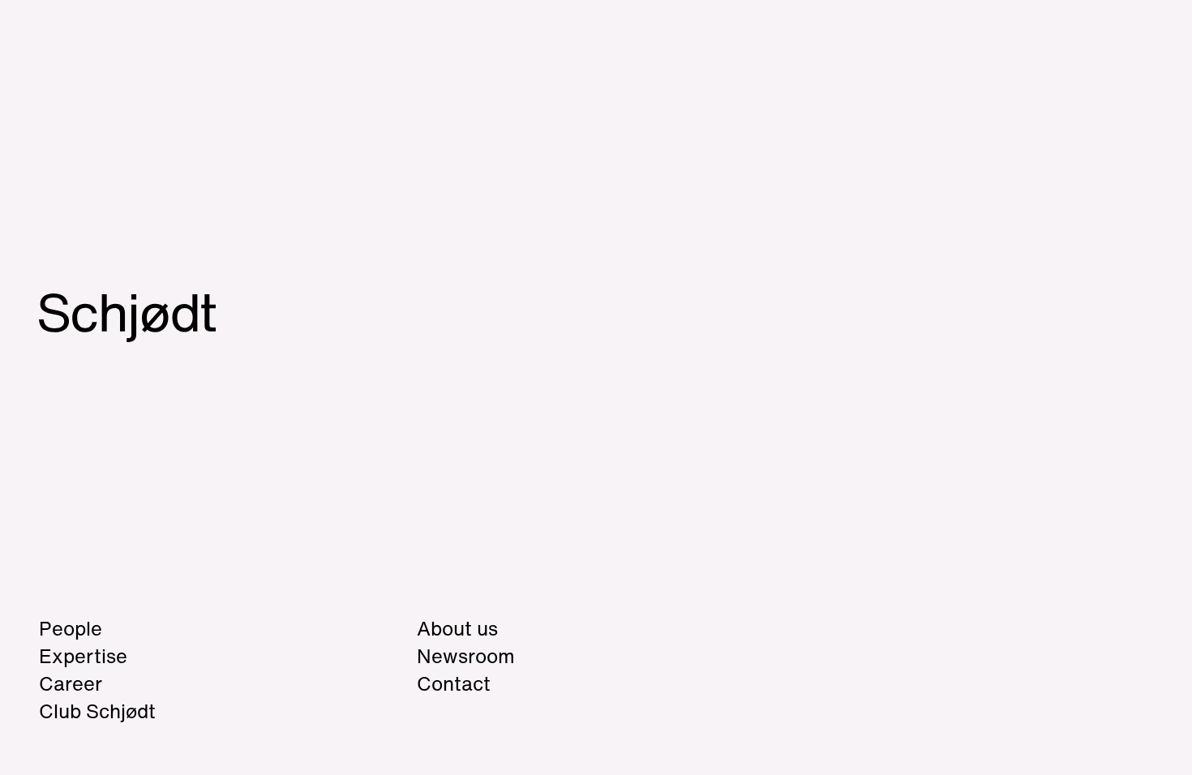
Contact (454, 683)
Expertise (83, 655)
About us (457, 628)
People (70, 628)
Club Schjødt (161, 711)
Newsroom (466, 655)
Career (70, 683)
